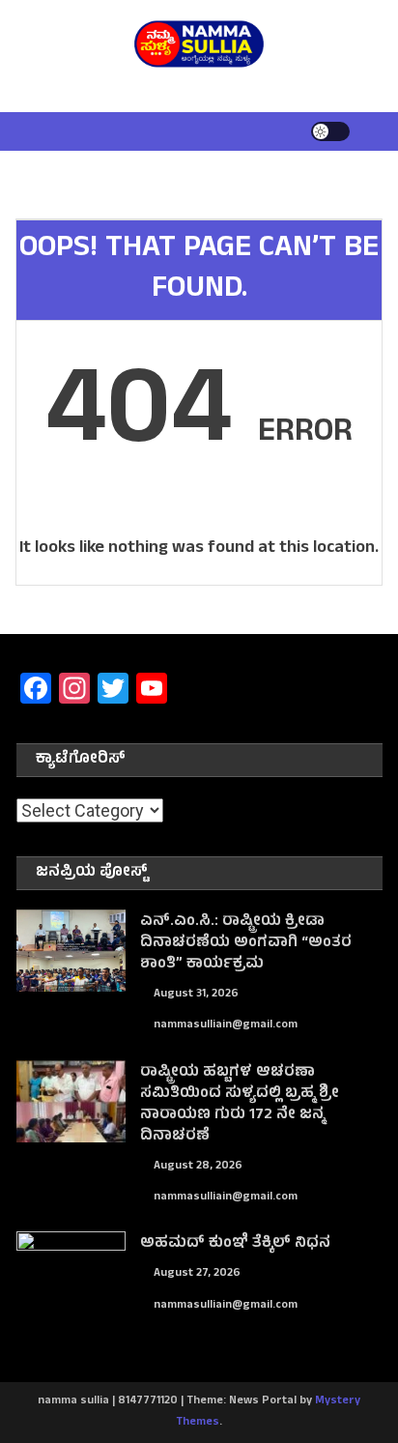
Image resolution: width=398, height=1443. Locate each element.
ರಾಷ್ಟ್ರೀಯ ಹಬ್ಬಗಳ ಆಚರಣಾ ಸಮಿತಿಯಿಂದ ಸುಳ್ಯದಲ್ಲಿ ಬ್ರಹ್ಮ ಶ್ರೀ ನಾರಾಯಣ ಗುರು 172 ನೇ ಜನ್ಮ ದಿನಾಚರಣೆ (239, 1104)
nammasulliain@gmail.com (226, 1025)
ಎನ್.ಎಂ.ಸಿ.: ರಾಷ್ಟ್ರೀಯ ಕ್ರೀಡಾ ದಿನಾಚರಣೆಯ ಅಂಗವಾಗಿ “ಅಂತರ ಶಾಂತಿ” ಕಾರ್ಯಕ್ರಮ (246, 943)
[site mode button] (330, 131)
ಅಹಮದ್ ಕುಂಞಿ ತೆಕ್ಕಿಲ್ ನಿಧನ (235, 1244)
